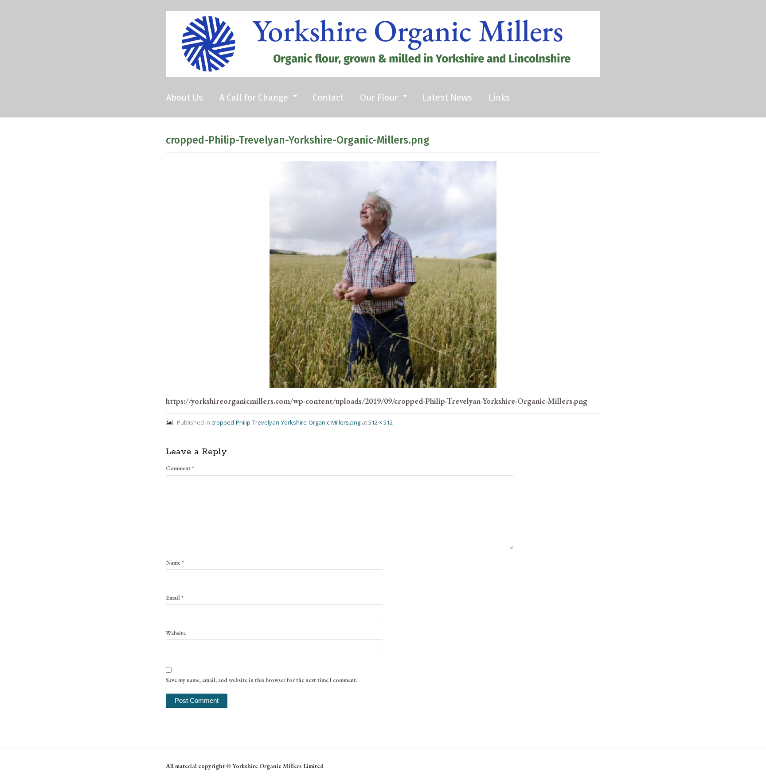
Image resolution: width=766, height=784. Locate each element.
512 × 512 (380, 422)
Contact (328, 97)
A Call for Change (253, 97)
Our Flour (379, 97)
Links (499, 97)
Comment (180, 468)
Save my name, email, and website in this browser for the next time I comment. (261, 680)
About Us (184, 97)
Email (175, 597)
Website (176, 633)
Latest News (447, 97)
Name (175, 562)
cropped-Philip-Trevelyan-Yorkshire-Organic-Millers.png (285, 422)
